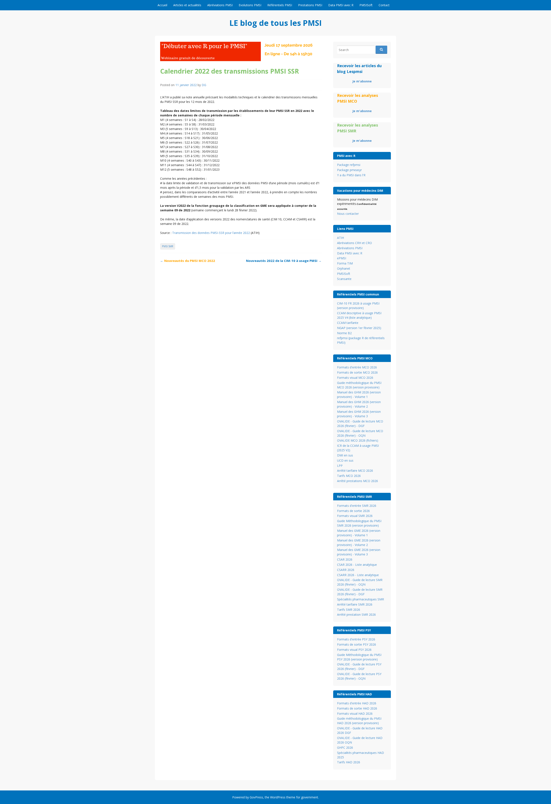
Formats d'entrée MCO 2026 (357, 367)
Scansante (344, 279)
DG (204, 85)
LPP (340, 466)
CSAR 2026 (344, 559)
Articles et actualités (187, 5)
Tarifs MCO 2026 (349, 476)
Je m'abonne (362, 81)
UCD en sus (345, 460)
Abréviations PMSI (220, 5)
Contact (384, 5)
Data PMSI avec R (340, 5)
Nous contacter (348, 214)
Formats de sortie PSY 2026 (356, 644)
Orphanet (343, 268)
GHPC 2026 (345, 747)
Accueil (162, 5)
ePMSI (341, 258)
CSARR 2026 (345, 570)
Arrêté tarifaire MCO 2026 (355, 470)
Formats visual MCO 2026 (355, 378)
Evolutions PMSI (250, 5)
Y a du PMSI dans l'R (351, 175)
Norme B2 (344, 333)
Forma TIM (345, 263)
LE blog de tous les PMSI (275, 23)
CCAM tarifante (347, 323)
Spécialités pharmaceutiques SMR (360, 599)
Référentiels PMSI (279, 5)
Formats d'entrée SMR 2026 (356, 506)
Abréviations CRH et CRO (354, 243)
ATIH (340, 238)
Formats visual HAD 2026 (355, 713)
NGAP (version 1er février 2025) (359, 328)
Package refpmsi (348, 165)
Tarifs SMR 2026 (348, 610)
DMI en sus (345, 455)
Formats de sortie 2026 (353, 511)
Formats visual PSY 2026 (354, 650)
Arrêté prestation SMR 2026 (356, 614)
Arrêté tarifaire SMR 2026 (354, 604)
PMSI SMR (167, 246)
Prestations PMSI (310, 5)
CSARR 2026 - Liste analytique (358, 575)
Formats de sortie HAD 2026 (357, 708)
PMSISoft (366, 5)
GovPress (256, 797)
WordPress (277, 797)
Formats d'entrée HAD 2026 (356, 703)
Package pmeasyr (349, 170)
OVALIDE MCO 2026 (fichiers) (357, 440)
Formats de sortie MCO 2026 (357, 372)
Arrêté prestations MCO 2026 (357, 481)
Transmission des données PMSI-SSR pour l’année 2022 (211, 233)
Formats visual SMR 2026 (355, 516)
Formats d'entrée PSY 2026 (356, 639)
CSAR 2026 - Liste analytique (357, 565)
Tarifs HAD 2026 (348, 762)
